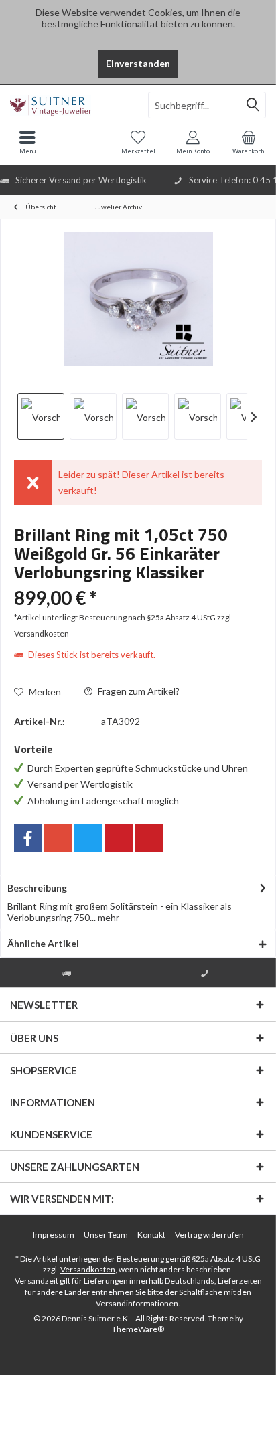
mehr (107, 917)
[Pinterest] (119, 838)
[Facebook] (28, 838)
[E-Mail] (149, 838)
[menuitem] (248, 141)
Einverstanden (138, 63)
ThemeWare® (138, 1329)
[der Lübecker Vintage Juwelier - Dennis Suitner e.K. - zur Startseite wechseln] (69, 105)
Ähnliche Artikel (43, 943)
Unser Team (106, 1235)
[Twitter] (88, 838)
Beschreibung (37, 888)
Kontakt (151, 1235)
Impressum (53, 1235)
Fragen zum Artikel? (138, 691)
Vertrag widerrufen (209, 1235)
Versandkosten (87, 1269)
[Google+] (58, 838)
